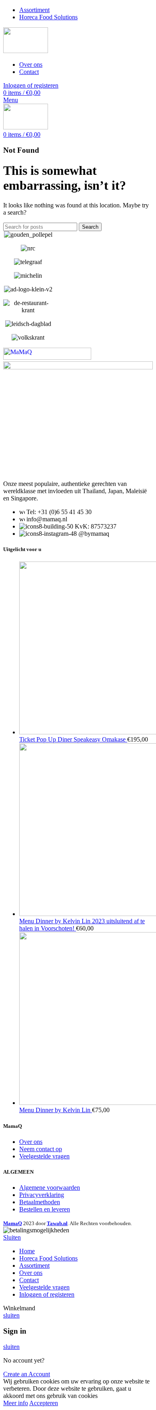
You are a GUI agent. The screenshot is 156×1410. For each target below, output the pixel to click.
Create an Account (26, 1374)
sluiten (11, 1315)
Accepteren (43, 1403)
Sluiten (12, 1237)
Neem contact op (40, 1149)
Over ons (30, 1141)
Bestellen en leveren (44, 1209)
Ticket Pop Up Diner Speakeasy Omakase (73, 739)
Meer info (15, 1403)
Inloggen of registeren (46, 1294)
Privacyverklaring (41, 1194)
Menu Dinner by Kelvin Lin (55, 1110)
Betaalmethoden (39, 1202)
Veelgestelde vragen (44, 1156)
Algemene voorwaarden (49, 1187)
